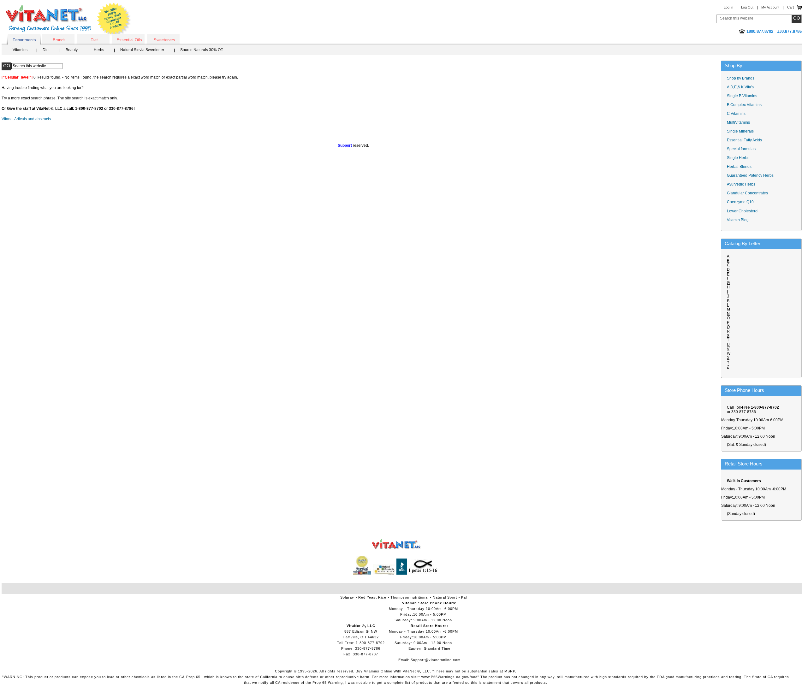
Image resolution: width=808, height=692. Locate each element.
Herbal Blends (739, 166)
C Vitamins (736, 113)
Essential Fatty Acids (744, 140)
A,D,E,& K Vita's (740, 87)
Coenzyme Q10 (740, 202)
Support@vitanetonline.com (435, 660)
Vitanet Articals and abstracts (26, 119)
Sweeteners (164, 40)
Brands (59, 40)
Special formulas (741, 149)
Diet (94, 40)
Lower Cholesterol (742, 211)
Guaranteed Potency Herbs (750, 175)
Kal (464, 597)
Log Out (747, 7)
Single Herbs (738, 158)
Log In (728, 7)
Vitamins (20, 50)
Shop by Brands (742, 78)
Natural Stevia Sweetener (142, 50)
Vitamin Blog (738, 220)
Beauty (72, 50)
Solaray (347, 597)
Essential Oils (129, 40)
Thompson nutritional (409, 597)
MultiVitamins (738, 122)
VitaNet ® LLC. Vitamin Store (396, 544)
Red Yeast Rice (372, 597)
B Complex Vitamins (744, 105)
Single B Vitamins (742, 96)
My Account (770, 7)
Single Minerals (740, 131)
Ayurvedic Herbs (741, 184)
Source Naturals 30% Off (201, 50)
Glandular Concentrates (747, 193)
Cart (790, 7)
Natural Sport (445, 597)
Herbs (99, 50)
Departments (24, 40)
